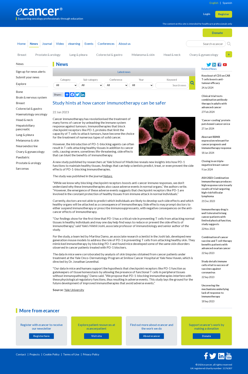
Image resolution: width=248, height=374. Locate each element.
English (214, 2)
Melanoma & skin (143, 54)
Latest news (124, 71)
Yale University (74, 290)
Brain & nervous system (31, 97)
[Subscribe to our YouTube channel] (225, 64)
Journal (47, 43)
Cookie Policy (51, 354)
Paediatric (23, 157)
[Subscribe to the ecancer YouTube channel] (228, 355)
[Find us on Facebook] (219, 64)
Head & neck (172, 54)
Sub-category (90, 79)
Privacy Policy (91, 354)
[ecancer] (40, 11)
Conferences (106, 43)
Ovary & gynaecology (203, 54)
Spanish (227, 2)
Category (65, 79)
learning (74, 43)
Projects (34, 354)
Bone (19, 91)
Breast (21, 54)
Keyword (172, 79)
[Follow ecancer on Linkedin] (221, 355)
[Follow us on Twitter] (209, 64)
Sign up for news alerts (31, 71)
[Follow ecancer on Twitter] (212, 355)
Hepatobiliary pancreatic (25, 127)
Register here (41, 336)
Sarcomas (22, 168)
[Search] (229, 43)
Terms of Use (71, 354)
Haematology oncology (31, 114)
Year (141, 79)
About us (125, 43)
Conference (115, 79)
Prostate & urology (47, 54)
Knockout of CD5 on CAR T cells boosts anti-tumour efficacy (216, 79)
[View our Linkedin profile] (214, 64)
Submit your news (27, 77)
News (34, 43)
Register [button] (223, 14)
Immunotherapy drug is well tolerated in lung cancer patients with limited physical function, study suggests (216, 217)
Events (88, 43)
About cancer (151, 336)
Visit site (96, 336)
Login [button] (206, 14)
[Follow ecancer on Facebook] (206, 355)
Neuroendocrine (27, 146)
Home (21, 43)
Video (60, 43)
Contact (21, 354)
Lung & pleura (78, 54)
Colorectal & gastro (109, 54)
